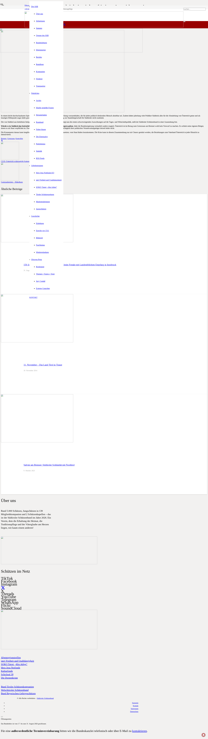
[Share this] (2, 141)
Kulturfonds (7, 671)
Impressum (134, 709)
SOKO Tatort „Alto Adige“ (14, 664)
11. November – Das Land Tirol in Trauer (43, 365)
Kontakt (135, 706)
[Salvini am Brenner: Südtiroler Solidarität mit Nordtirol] (37, 442)
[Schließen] (184, 21)
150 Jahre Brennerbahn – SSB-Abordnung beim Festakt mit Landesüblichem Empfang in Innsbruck (70, 264)
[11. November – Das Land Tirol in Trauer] (37, 342)
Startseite (135, 703)
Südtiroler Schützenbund (45, 698)
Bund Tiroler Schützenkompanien (17, 686)
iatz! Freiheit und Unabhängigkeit (17, 660)
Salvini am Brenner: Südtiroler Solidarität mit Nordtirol (49, 465)
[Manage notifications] (203, 735)
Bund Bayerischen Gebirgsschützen (18, 693)
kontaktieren (139, 730)
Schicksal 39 (7, 674)
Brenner (3, 138)
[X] (64, 24)
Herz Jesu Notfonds (10, 667)
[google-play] (49, 564)
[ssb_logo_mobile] (71, 52)
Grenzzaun (11, 138)
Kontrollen (19, 138)
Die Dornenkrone (9, 677)
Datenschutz (134, 711)
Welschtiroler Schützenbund (15, 690)
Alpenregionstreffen (11, 657)
